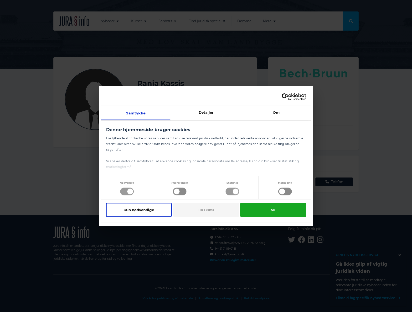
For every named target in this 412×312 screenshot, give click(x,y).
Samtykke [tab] (135, 113)
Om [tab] (276, 112)
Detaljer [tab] (206, 112)
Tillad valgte (206, 209)
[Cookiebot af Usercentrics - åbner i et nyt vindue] (285, 96)
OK (273, 209)
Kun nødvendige (139, 209)
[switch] (179, 191)
